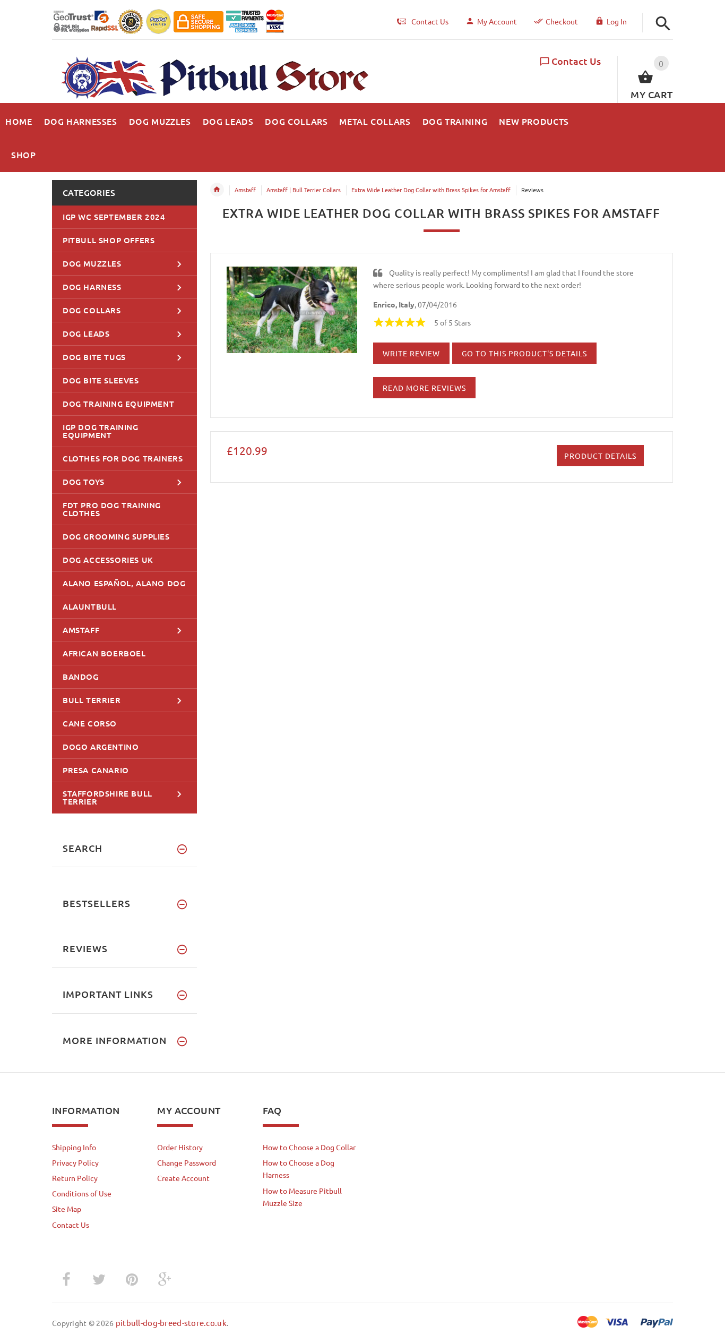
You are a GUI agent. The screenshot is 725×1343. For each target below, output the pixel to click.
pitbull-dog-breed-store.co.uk (171, 1323)
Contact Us (576, 61)
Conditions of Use (81, 1193)
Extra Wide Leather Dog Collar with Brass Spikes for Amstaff (431, 189)
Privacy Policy (75, 1162)
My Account (497, 21)
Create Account (183, 1178)
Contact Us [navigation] (429, 21)
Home (217, 189)
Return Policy (75, 1178)
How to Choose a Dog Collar (309, 1147)
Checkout (562, 21)
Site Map (66, 1208)
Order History (180, 1147)
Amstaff (245, 189)
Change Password (186, 1162)
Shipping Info (74, 1147)
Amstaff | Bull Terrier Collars (303, 189)
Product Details (600, 455)
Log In (617, 21)
